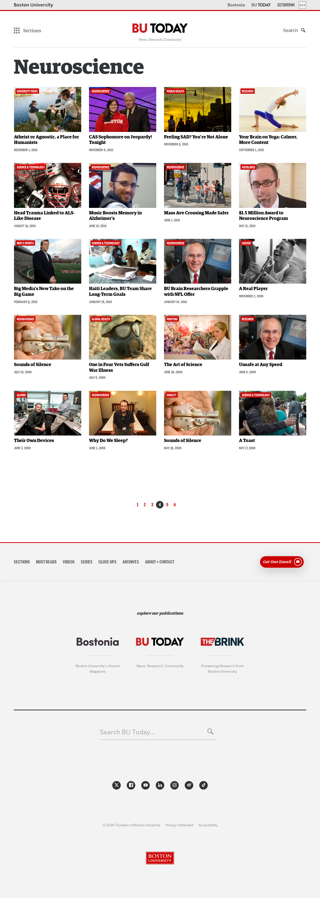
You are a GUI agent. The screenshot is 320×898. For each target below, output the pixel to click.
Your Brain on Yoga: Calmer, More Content (268, 140)
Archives (130, 562)
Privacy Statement (180, 825)
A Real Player (253, 289)
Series (86, 562)
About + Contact (159, 562)
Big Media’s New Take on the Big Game (44, 292)
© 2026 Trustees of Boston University (131, 825)
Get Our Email (277, 561)
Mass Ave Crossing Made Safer (196, 213)
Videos (69, 562)
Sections (22, 562)
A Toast (247, 441)
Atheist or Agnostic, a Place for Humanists (46, 140)
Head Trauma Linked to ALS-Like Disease (44, 216)
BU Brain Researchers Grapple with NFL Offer (196, 292)
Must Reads (46, 562)
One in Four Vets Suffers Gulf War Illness (119, 368)
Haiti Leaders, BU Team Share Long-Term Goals (120, 292)
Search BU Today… (127, 732)
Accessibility (208, 825)
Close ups (107, 562)
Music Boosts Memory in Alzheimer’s (115, 216)
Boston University (33, 4)
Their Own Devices (34, 441)
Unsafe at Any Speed (260, 365)
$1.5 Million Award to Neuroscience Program (263, 216)
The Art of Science (183, 365)
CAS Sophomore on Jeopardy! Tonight (120, 140)
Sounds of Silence (32, 365)
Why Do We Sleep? (108, 441)
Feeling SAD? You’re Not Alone (196, 137)
